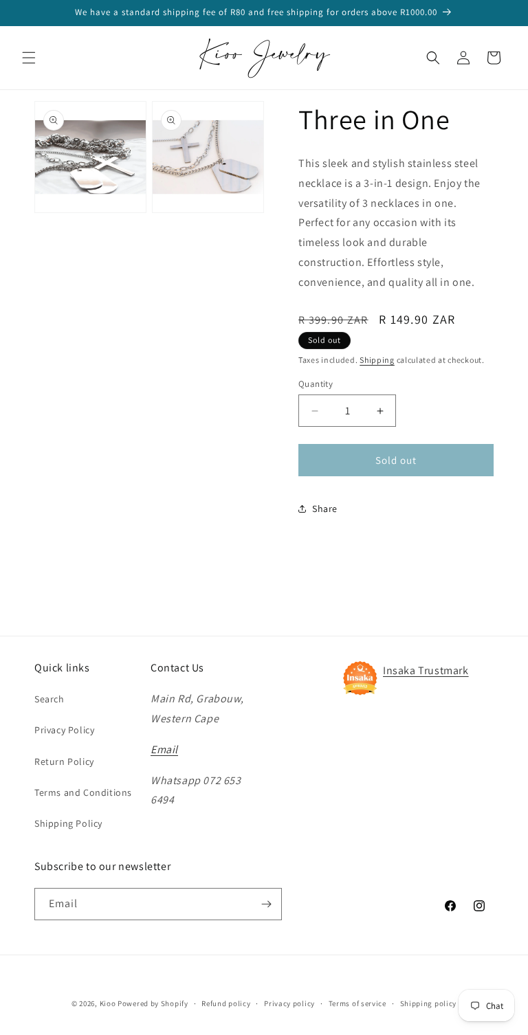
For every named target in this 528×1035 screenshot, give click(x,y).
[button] (29, 58)
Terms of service (357, 1003)
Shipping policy (428, 1003)
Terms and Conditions (83, 792)
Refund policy (225, 1003)
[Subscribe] (266, 904)
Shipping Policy (68, 823)
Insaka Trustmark (426, 670)
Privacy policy (289, 1003)
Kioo (108, 1003)
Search (49, 699)
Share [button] (325, 508)
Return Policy (64, 761)
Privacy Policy (64, 730)
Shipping (377, 360)
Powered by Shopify (153, 1003)
